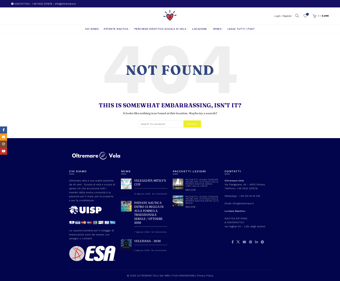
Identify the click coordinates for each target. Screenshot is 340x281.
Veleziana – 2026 (147, 241)
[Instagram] (3, 144)
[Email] (3, 137)
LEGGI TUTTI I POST (241, 28)
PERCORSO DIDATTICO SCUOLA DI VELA (160, 28)
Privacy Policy (205, 275)
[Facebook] (3, 130)
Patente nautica (116, 28)
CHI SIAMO (92, 28)
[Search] (297, 15)
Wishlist (307, 14)
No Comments (159, 194)
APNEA (217, 28)
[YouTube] (3, 151)
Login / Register (283, 16)
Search (192, 124)
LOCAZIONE (199, 28)
